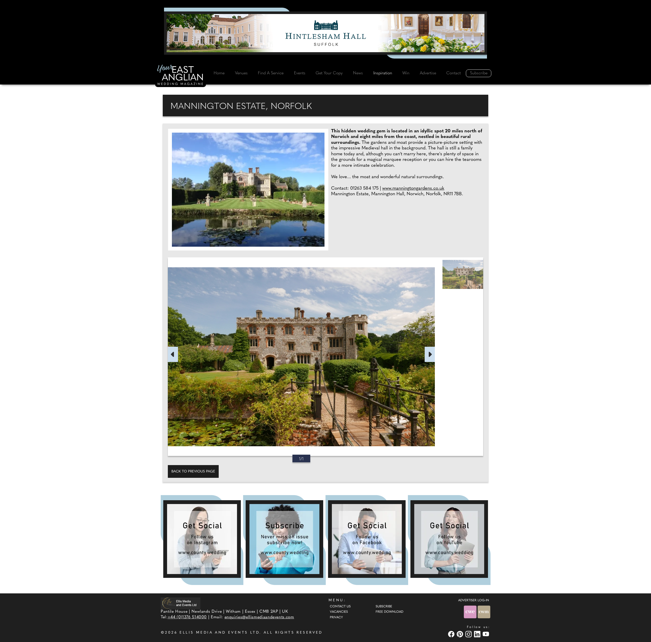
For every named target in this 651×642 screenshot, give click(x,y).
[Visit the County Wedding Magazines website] (484, 612)
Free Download (389, 611)
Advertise (428, 73)
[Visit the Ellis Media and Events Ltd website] (180, 603)
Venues (241, 73)
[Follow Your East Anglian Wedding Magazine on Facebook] (367, 539)
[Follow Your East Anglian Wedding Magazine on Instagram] (202, 539)
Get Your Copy (329, 73)
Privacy (336, 617)
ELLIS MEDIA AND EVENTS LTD (219, 633)
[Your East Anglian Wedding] (180, 75)
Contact (453, 73)
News (358, 73)
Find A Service (271, 73)
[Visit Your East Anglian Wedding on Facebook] (452, 634)
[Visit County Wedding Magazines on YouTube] (486, 634)
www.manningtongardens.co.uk (413, 188)
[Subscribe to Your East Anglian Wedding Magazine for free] (284, 539)
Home (219, 73)
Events (299, 73)
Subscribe (478, 73)
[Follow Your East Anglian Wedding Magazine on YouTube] (449, 539)
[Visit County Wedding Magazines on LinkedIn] (478, 634)
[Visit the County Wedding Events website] (471, 612)
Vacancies (339, 611)
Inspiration (382, 73)
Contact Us (340, 606)
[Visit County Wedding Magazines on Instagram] (469, 634)
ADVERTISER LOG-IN (473, 600)
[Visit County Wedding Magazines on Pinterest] (460, 634)
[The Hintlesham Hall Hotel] (325, 33)
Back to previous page (193, 471)
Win (405, 73)
